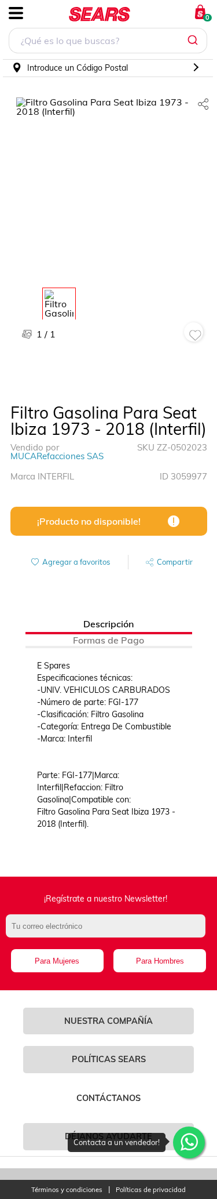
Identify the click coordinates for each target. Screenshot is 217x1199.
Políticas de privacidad (151, 1190)
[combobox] (108, 42)
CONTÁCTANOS (108, 1098)
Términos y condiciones (66, 1190)
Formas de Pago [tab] (108, 640)
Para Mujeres (57, 961)
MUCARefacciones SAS (57, 456)
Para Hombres (160, 961)
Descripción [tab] (108, 624)
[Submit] (194, 40)
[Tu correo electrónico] (108, 931)
